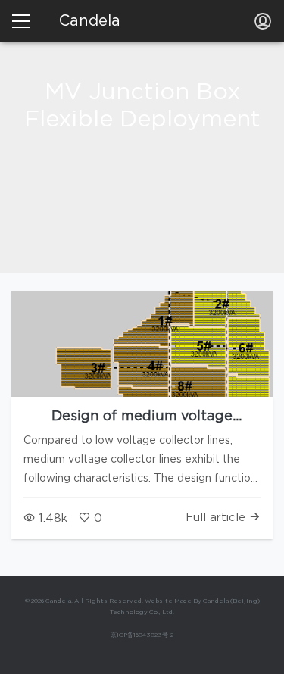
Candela (89, 21)
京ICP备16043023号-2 (142, 635)
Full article (217, 517)
